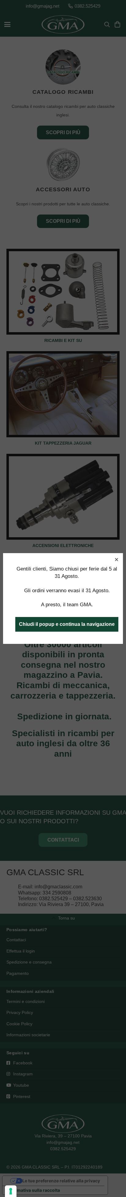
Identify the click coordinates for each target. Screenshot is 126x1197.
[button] (116, 559)
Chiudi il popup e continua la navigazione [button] (67, 624)
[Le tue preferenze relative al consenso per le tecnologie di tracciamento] (11, 1191)
